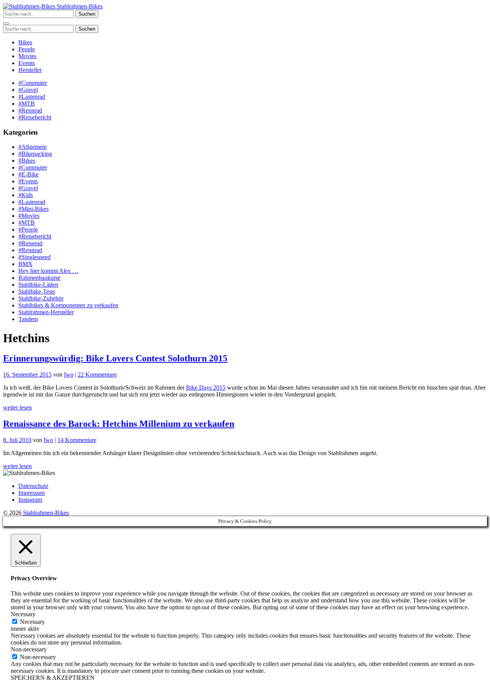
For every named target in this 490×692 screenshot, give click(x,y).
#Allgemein (32, 147)
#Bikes (26, 160)
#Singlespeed (34, 257)
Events (26, 63)
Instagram (30, 499)
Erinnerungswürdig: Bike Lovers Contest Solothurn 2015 (115, 358)
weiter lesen (17, 407)
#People (28, 229)
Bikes (25, 42)
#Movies (28, 215)
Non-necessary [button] (29, 649)
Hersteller (30, 70)
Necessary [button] (23, 614)
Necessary (32, 622)
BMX (25, 264)
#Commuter (32, 83)
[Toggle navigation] (6, 23)
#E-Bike (28, 174)
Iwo (69, 374)
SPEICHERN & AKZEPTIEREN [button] (53, 677)
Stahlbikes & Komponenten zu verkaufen (68, 305)
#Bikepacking (35, 153)
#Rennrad (30, 110)
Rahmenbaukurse (39, 277)
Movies (27, 56)
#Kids (25, 195)
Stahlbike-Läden (38, 284)
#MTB (26, 103)
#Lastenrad (31, 96)
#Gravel (28, 89)
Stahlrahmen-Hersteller (46, 312)
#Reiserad (30, 243)
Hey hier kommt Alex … (48, 271)
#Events (28, 181)
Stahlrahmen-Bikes (79, 6)
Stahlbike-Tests (36, 291)
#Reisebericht (34, 117)
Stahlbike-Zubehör (41, 298)
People (26, 49)
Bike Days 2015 (205, 387)
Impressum (31, 493)
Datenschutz (33, 486)
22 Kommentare (97, 374)
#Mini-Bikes (33, 209)
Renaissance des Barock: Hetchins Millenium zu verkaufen (118, 424)
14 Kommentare (76, 440)
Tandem (28, 319)
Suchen (86, 14)
